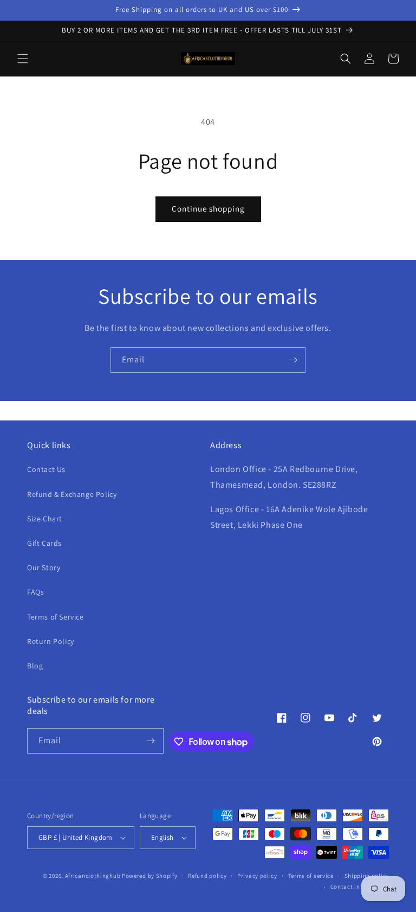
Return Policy (50, 641)
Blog (35, 666)
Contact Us (46, 469)
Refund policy (207, 875)
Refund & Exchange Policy (71, 494)
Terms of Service (55, 617)
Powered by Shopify (150, 875)
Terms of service (311, 875)
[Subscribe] (293, 360)
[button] (23, 59)
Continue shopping (208, 208)
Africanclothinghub (93, 875)
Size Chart (44, 519)
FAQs (35, 592)
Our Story (43, 567)
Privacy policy (257, 875)
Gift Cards (44, 543)
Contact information (359, 886)
